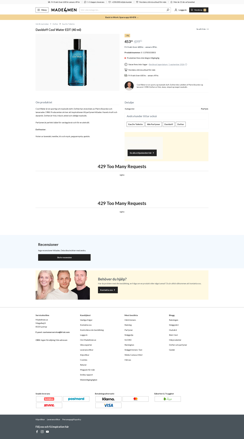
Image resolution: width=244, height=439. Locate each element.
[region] (77, 62)
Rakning (128, 325)
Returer (83, 365)
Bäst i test (173, 335)
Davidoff (168, 124)
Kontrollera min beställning (92, 330)
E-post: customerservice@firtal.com (53, 332)
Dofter (180, 124)
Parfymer (129, 330)
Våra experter (86, 345)
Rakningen (173, 320)
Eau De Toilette (135, 124)
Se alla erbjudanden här (141, 153)
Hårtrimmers (130, 320)
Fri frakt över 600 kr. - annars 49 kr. (141, 47)
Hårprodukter (175, 340)
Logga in (83, 335)
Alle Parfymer (153, 124)
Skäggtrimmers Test (133, 350)
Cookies (83, 360)
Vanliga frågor (86, 320)
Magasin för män (87, 369)
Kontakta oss (106, 290)
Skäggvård (173, 325)
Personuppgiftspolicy (71, 419)
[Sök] (168, 9)
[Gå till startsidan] (64, 9)
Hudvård (173, 330)
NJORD (128, 340)
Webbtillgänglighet (88, 380)
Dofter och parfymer (178, 345)
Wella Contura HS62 (133, 355)
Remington (129, 345)
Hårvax (128, 360)
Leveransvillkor (86, 350)
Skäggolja (129, 335)
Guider (172, 350)
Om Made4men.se (88, 340)
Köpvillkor (84, 355)
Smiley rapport (86, 374)
